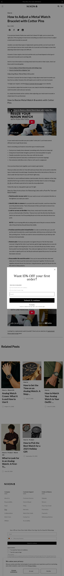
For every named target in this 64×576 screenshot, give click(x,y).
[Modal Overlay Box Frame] (32, 288)
